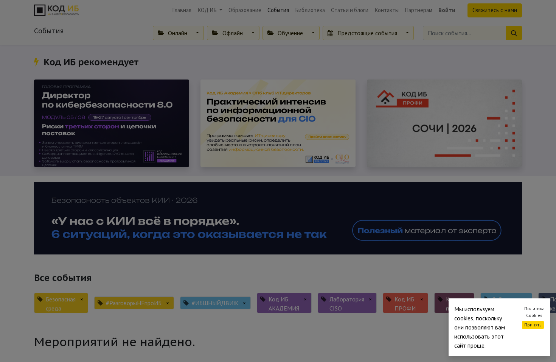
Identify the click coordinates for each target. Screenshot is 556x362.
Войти (446, 10)
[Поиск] (514, 33)
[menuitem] (181, 10)
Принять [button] (533, 325)
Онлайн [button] (177, 33)
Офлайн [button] (232, 33)
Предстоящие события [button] (367, 33)
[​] (37, 62)
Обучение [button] (290, 33)
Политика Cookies (534, 312)
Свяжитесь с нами (494, 10)
